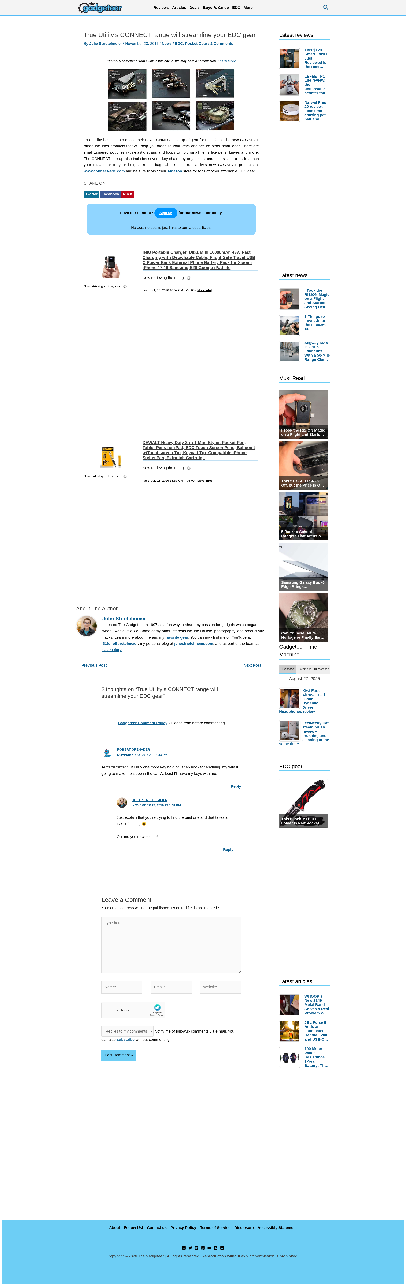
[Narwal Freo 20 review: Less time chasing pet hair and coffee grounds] (290, 111)
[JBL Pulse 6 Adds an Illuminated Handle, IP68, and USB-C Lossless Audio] (290, 1031)
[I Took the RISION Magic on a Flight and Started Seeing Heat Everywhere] (290, 299)
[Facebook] (184, 1248)
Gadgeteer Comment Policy (142, 723)
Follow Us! (133, 1228)
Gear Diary (112, 650)
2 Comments (221, 43)
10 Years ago (321, 669)
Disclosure (244, 1228)
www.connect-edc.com (104, 171)
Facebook (110, 194)
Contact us (157, 1228)
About (114, 1228)
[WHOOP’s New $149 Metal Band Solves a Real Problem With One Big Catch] (290, 1004)
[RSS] (216, 1248)
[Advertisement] (112, 363)
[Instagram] (197, 1248)
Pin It (127, 194)
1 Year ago (287, 669)
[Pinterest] (203, 1248)
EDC (236, 7)
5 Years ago (304, 669)
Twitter (91, 194)
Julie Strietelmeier (149, 800)
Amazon (174, 171)
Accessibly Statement (277, 1228)
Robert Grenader (133, 749)
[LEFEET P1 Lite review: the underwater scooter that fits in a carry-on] (290, 85)
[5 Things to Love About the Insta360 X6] (290, 325)
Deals (194, 7)
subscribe (126, 1039)
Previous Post (92, 665)
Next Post (255, 665)
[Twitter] (190, 1248)
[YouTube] (209, 1248)
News (167, 43)
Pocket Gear (196, 43)
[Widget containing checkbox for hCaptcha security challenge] (133, 1010)
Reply (236, 786)
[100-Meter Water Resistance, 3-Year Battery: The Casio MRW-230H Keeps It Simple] (290, 1057)
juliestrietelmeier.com (193, 643)
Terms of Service (215, 1228)
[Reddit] (222, 1248)
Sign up (165, 213)
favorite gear (176, 637)
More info (204, 290)
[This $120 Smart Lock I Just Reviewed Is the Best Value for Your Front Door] (290, 58)
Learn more (227, 61)
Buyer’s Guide (216, 7)
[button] (326, 7)
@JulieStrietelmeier (120, 643)
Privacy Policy (183, 1228)
